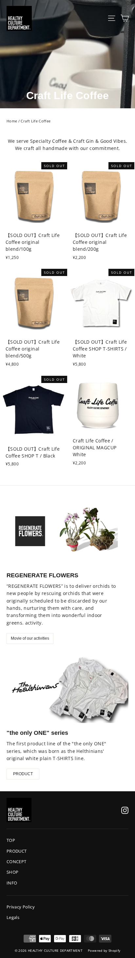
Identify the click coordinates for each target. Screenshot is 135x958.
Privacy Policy (21, 907)
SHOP (12, 872)
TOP (11, 840)
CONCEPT (16, 861)
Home (12, 120)
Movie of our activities (30, 638)
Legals (13, 917)
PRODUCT (23, 774)
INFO (12, 883)
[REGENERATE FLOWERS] (67, 531)
